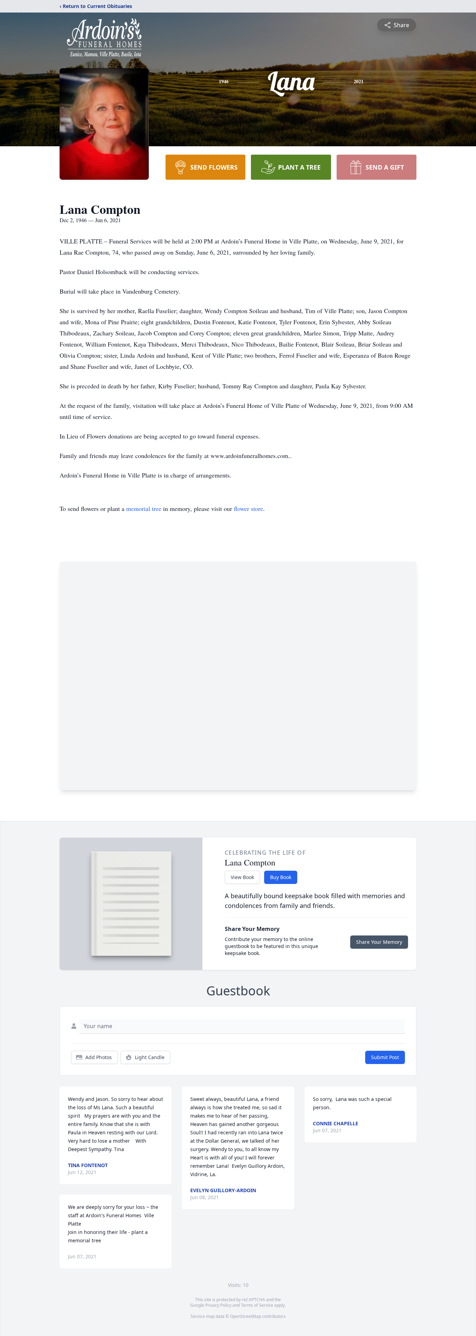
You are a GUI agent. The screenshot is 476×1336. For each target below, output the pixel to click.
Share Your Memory (379, 942)
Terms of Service (257, 1305)
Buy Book (280, 877)
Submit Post (385, 1057)
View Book (242, 877)
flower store (248, 508)
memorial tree (143, 508)
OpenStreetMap (245, 1316)
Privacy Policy (218, 1305)
